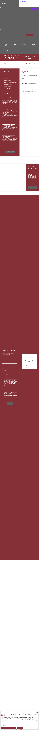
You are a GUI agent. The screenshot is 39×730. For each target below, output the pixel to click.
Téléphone (4, 365)
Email (3, 362)
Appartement (8, 65)
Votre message (5, 374)
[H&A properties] (27, 3)
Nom (3, 359)
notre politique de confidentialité (7, 725)
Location (3, 65)
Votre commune (5, 368)
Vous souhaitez (4, 370)
